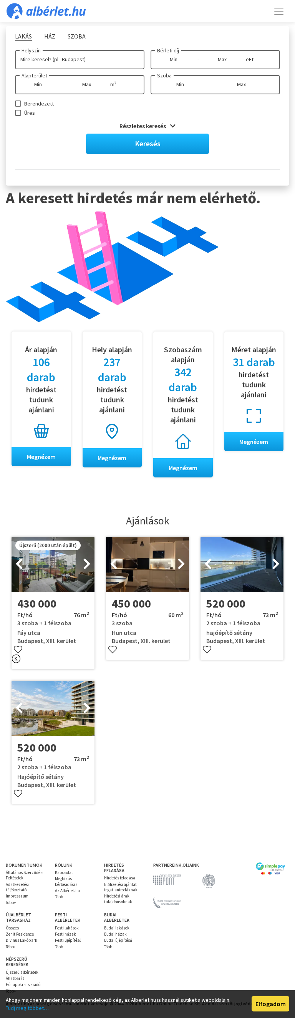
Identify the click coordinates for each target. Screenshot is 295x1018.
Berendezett (39, 103)
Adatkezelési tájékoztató (17, 887)
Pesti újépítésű (68, 940)
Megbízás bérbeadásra (66, 881)
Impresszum (17, 896)
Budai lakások (116, 928)
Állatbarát (15, 978)
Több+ (11, 902)
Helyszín (31, 50)
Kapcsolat (64, 872)
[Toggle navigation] (278, 11)
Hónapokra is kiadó (23, 984)
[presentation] (19, 564)
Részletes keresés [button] (143, 126)
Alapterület (34, 75)
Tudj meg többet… (27, 1008)
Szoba (164, 75)
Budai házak (115, 934)
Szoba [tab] (77, 36)
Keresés (148, 143)
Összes (12, 928)
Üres (29, 112)
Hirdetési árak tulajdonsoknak (118, 898)
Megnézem (41, 456)
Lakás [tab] (23, 36)
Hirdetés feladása (119, 878)
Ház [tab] (49, 36)
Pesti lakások (67, 928)
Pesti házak (65, 934)
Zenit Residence (20, 934)
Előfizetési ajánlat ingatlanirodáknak (121, 887)
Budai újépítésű (118, 940)
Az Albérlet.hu (67, 890)
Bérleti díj (168, 50)
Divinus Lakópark (21, 940)
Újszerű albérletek (22, 972)
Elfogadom (270, 1004)
